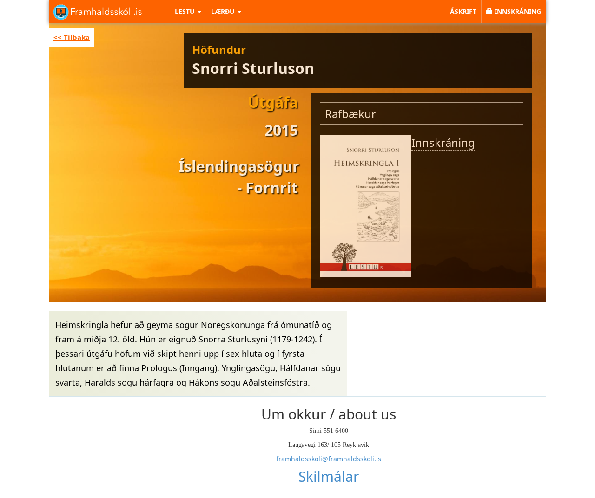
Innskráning (443, 142)
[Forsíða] (97, 11)
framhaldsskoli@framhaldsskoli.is (328, 458)
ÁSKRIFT (463, 11)
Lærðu (224, 11)
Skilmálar (328, 476)
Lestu (186, 11)
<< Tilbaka (71, 37)
